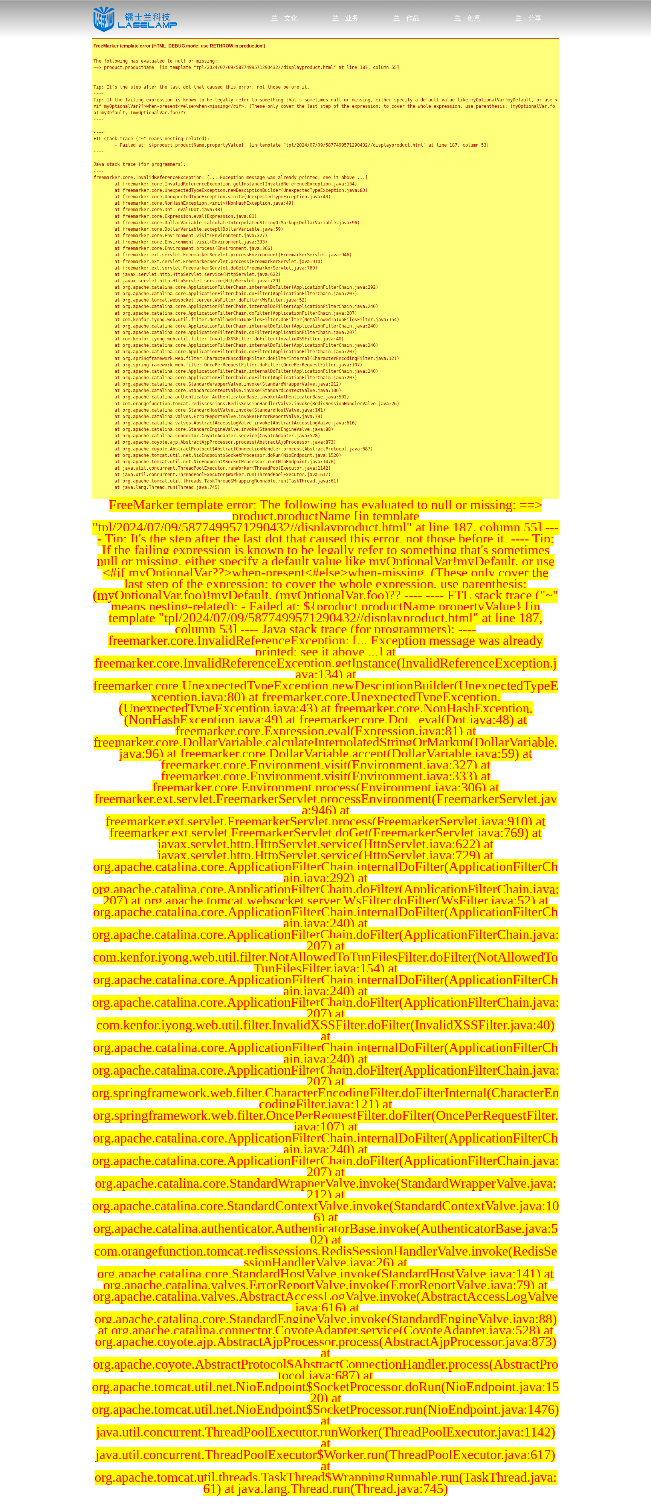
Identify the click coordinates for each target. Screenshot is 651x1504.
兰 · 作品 (406, 18)
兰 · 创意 (467, 18)
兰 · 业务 (345, 18)
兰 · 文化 (284, 18)
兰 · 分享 (528, 18)
